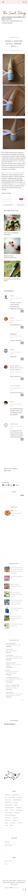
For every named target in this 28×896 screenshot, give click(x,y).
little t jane (15, 385)
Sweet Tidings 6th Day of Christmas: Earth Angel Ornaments (17, 602)
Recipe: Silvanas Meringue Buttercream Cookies (17, 594)
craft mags (19, 797)
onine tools (17, 812)
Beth (12, 318)
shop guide (12, 822)
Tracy (12, 296)
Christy (7, 50)
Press (5, 864)
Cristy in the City (10, 662)
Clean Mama (9, 655)
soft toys (20, 822)
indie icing (14, 424)
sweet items (16, 184)
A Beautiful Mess (11, 643)
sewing (6, 822)
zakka (11, 825)
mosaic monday (8, 812)
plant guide (7, 820)
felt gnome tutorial (17, 161)
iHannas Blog (10, 692)
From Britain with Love (12, 677)
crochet (16, 802)
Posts (7, 842)
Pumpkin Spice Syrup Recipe (13, 645)
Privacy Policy (8, 861)
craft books (12, 797)
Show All (22, 700)
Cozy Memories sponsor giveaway (13, 173)
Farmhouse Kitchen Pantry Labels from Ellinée (16, 618)
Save (22, 199)
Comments (9, 845)
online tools (16, 817)
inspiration (18, 807)
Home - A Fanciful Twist (12, 685)
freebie (16, 805)
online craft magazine (10, 815)
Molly (12, 402)
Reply (22, 311)
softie (6, 825)
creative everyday (17, 799)
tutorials (9, 201)
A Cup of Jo (9, 649)
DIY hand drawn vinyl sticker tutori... (12, 279)
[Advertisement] (15, 34)
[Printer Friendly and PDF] (10, 486)
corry (12, 349)
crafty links (8, 799)
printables (15, 820)
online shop (7, 817)
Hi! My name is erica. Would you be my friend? (16, 367)
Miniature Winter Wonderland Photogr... (10, 256)
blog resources (15, 794)
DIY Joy (8, 670)
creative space (8, 802)
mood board (19, 810)
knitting (12, 810)
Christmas (7, 794)
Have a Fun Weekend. (11, 650)
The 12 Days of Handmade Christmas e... (11, 233)
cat (6, 797)
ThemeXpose (16, 887)
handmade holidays (13, 37)
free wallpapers (8, 805)
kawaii (6, 810)
